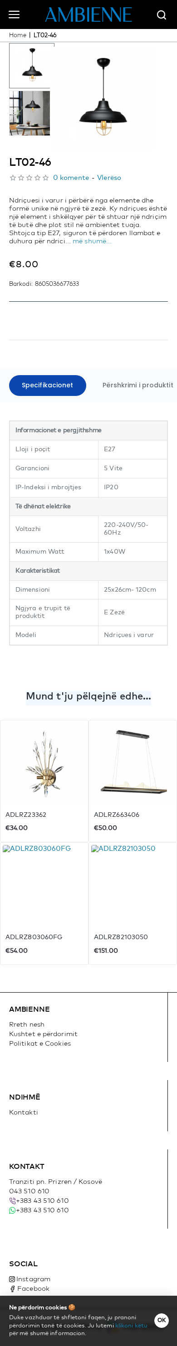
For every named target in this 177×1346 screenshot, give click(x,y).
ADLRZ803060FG (33, 937)
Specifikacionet (48, 385)
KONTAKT (26, 1166)
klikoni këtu (131, 1326)
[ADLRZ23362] (44, 764)
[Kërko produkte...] (161, 14)
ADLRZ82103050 (121, 937)
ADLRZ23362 (25, 815)
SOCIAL (23, 1264)
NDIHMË (24, 1097)
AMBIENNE (29, 1009)
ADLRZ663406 (116, 815)
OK (161, 1320)
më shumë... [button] (92, 241)
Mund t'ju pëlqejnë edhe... (89, 697)
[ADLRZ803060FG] (44, 886)
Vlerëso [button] (109, 177)
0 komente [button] (71, 177)
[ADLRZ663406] (132, 764)
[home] (17, 36)
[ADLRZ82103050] (132, 886)
